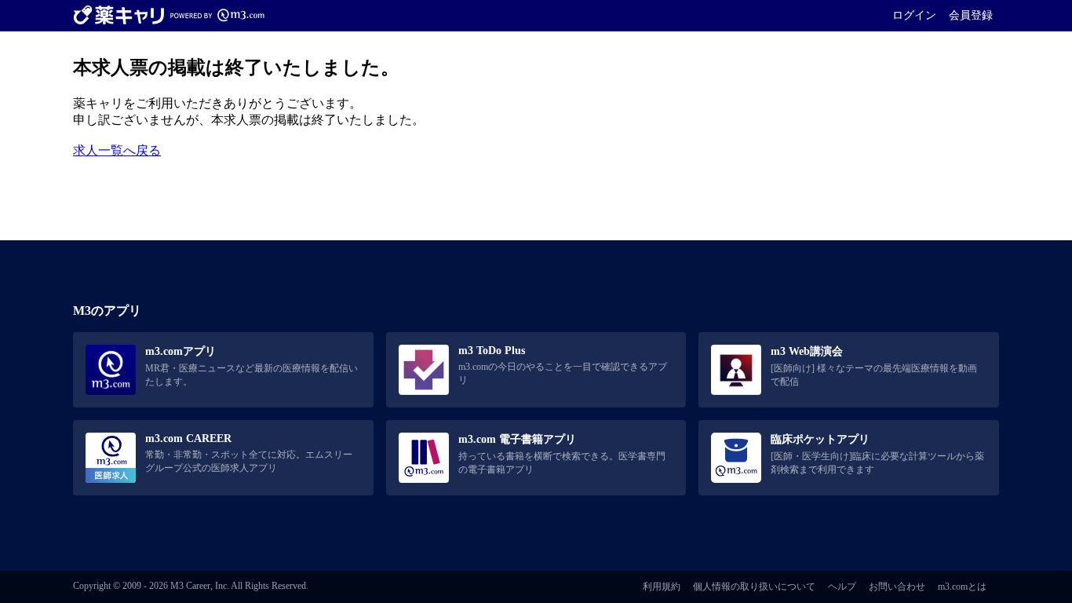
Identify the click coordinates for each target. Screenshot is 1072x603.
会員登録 (971, 15)
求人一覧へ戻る (117, 150)
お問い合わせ (897, 586)
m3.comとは (962, 586)
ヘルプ (842, 586)
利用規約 (661, 586)
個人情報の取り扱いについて (754, 586)
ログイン (914, 15)
